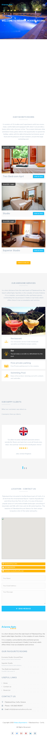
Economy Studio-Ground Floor (12, 657)
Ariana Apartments (20, 722)
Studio (6, 213)
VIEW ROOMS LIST (23, 262)
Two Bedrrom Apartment (10, 669)
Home (5, 683)
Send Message (24, 608)
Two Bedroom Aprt (13, 176)
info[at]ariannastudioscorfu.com (20, 709)
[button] (23, 537)
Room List (6, 690)
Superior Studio (11, 250)
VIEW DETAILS (38, 176)
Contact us (7, 686)
